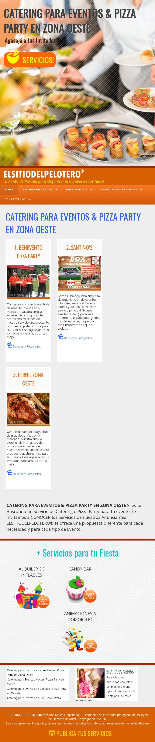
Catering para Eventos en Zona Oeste (31, 670)
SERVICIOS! (37, 59)
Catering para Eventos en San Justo (29, 698)
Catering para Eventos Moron (25, 679)
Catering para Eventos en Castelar (28, 688)
